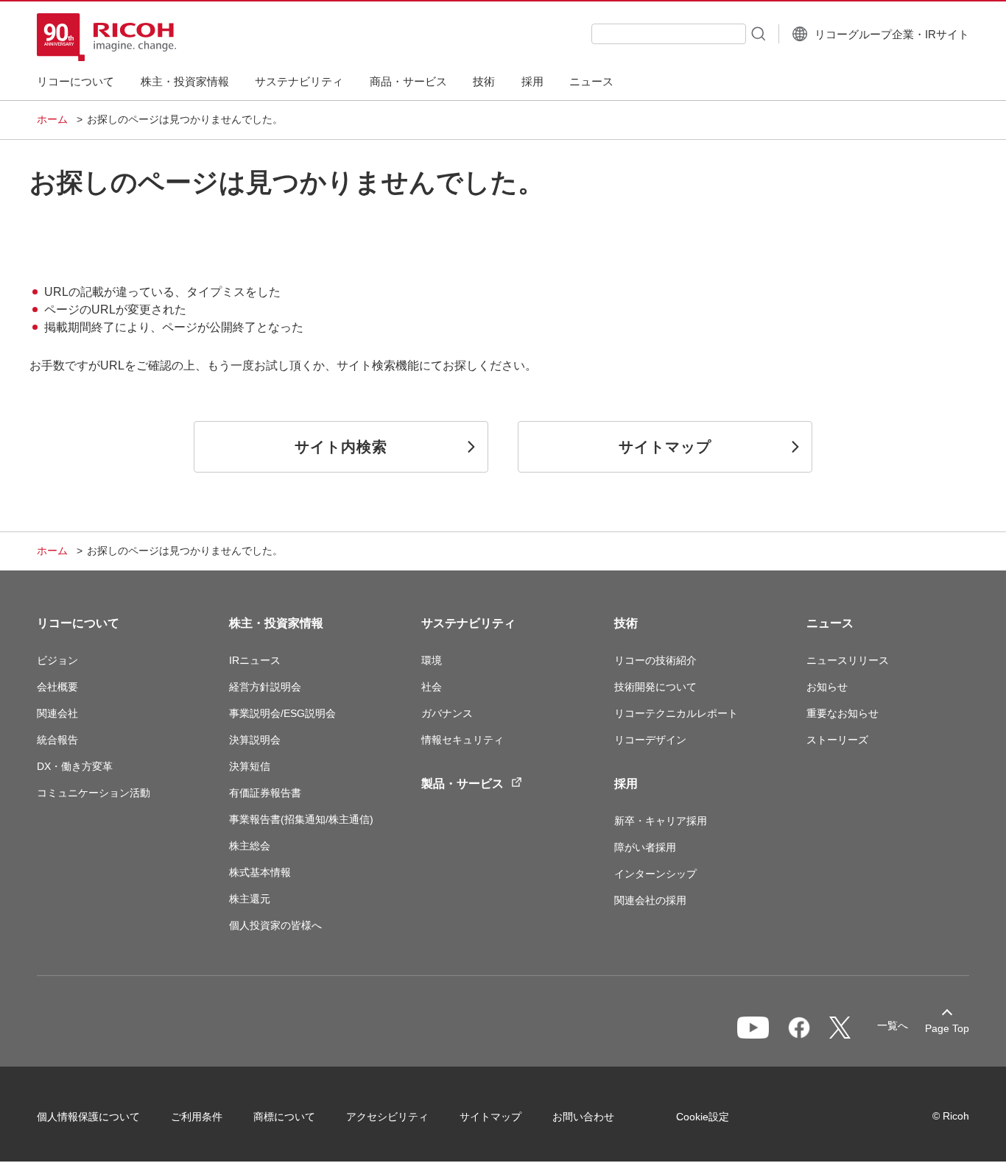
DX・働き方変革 (75, 766)
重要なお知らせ (842, 713)
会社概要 (57, 687)
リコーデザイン (650, 740)
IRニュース (255, 660)
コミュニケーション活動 (93, 793)
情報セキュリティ (462, 740)
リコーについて (78, 623)
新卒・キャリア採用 (660, 821)
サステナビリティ (468, 623)
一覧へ (892, 1025)
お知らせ (827, 687)
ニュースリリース (847, 660)
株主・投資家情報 (276, 623)
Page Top (947, 1028)
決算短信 (249, 766)
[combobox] (668, 34)
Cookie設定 (702, 1117)
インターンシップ (655, 874)
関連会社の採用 (650, 900)
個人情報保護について (88, 1117)
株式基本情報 (260, 872)
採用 (626, 783)
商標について (284, 1117)
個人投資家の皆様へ (275, 925)
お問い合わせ (583, 1117)
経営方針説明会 (265, 687)
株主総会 (249, 846)
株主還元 (249, 899)
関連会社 (57, 713)
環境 (431, 660)
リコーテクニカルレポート (676, 713)
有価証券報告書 (265, 793)
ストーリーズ (837, 740)
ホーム (52, 119)
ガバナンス (447, 713)
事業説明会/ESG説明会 (282, 713)
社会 (431, 687)
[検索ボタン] (757, 33)
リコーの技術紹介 (655, 660)
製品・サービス (462, 783)
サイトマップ (490, 1117)
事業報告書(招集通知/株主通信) (301, 819)
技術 (626, 623)
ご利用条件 (196, 1117)
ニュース (830, 623)
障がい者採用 (645, 847)
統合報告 (57, 740)
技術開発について (655, 687)
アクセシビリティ (387, 1117)
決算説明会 (255, 740)
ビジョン (57, 660)
